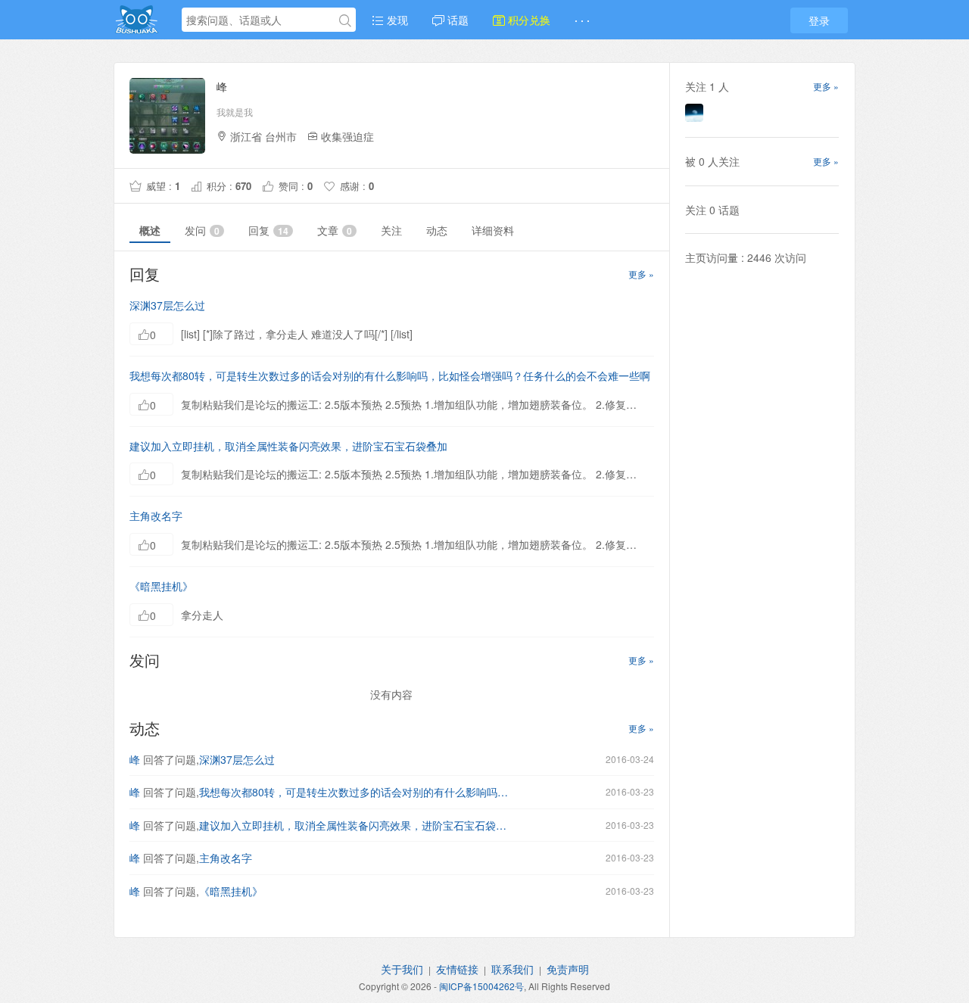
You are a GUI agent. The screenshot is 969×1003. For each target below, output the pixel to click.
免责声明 (568, 969)
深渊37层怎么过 (167, 305)
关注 (391, 230)
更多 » (641, 273)
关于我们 (402, 969)
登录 (819, 20)
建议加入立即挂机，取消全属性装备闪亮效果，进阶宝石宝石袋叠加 (288, 445)
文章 (334, 230)
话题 (456, 19)
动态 (436, 230)
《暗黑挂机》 (161, 585)
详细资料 (493, 230)
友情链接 (457, 969)
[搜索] (345, 20)
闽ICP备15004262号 (481, 986)
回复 (268, 230)
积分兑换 (527, 19)
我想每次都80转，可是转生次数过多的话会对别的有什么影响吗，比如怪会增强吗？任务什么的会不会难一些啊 (389, 375)
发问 (202, 230)
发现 (396, 19)
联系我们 (512, 969)
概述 (149, 230)
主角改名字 (155, 515)
